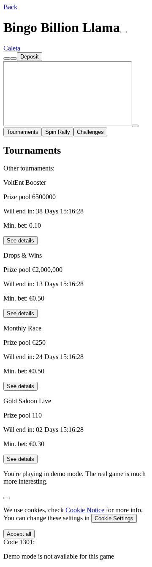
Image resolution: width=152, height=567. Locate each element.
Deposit (29, 56)
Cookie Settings (114, 518)
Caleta (11, 48)
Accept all (19, 534)
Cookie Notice (84, 510)
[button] (10, 7)
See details (20, 240)
